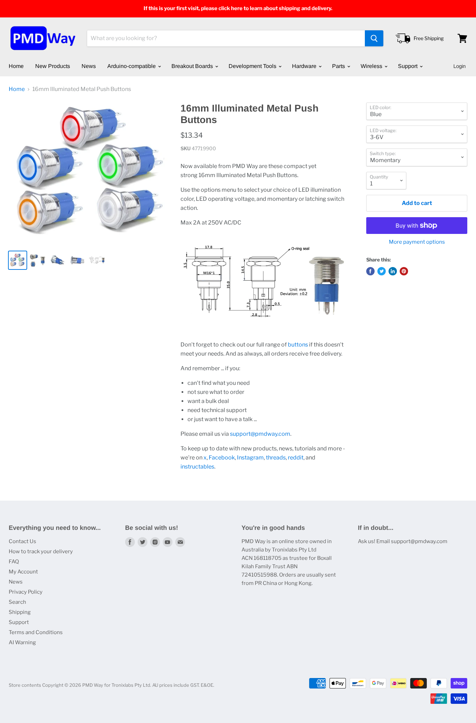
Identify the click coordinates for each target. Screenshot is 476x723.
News (89, 66)
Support (408, 66)
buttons (298, 344)
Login (459, 66)
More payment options (417, 242)
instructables (197, 466)
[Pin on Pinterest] (404, 271)
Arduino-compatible (132, 66)
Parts (339, 66)
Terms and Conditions (36, 632)
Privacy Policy (26, 592)
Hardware (305, 66)
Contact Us (22, 541)
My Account (23, 572)
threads (276, 457)
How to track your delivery (41, 551)
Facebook (222, 457)
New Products (52, 66)
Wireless (372, 66)
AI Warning (22, 642)
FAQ (14, 561)
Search (17, 602)
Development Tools (253, 66)
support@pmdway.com (260, 434)
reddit (296, 457)
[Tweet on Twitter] (381, 271)
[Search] (374, 38)
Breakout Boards (192, 66)
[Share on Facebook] (370, 271)
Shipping (20, 612)
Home (16, 66)
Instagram (250, 457)
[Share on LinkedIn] (393, 271)
